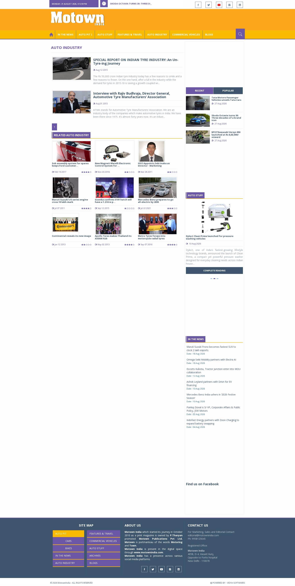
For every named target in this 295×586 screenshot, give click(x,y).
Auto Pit (60, 533)
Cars (69, 541)
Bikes (68, 548)
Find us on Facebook (202, 484)
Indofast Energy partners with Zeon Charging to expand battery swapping (213, 421)
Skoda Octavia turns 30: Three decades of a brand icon (144, 3)
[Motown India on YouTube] (219, 5)
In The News (196, 339)
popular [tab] (228, 90)
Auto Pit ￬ (85, 34)
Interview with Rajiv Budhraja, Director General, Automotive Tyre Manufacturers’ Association (131, 95)
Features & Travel (130, 34)
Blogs (209, 34)
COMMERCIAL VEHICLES (186, 34)
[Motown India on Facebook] (198, 5)
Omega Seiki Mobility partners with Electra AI (211, 359)
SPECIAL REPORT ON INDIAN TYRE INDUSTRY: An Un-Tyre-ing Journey (135, 62)
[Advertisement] (183, 19)
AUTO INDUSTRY (157, 34)
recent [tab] (199, 90)
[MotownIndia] (80, 18)
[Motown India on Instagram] (229, 5)
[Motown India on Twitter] (209, 5)
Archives (95, 555)
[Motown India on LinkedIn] (240, 5)
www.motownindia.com (148, 552)
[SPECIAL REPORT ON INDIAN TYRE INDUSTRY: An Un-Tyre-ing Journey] (72, 68)
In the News (65, 34)
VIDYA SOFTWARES (236, 582)
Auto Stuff (104, 34)
